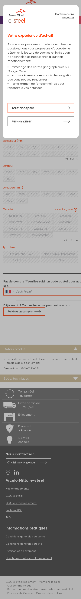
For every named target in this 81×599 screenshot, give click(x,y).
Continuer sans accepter (64, 16)
